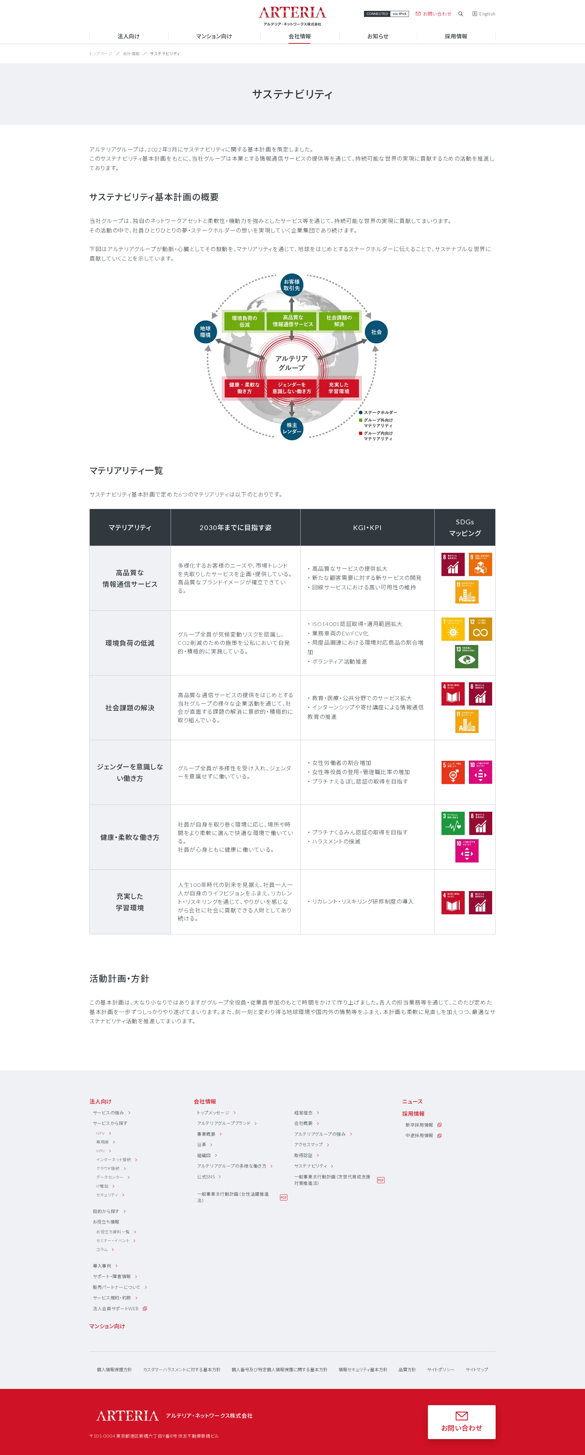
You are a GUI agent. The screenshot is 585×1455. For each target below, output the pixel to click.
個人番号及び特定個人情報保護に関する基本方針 (280, 1370)
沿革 (201, 1144)
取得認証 (303, 1155)
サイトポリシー (441, 1370)
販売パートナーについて (117, 1287)
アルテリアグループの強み (320, 1134)
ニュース (412, 1101)
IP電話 (102, 1186)
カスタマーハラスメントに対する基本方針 (182, 1370)
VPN (100, 1150)
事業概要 (206, 1134)
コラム (102, 1249)
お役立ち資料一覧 (113, 1231)
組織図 (204, 1155)
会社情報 (131, 53)
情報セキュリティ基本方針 (363, 1370)
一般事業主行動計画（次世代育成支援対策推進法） (332, 1180)
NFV (100, 1133)
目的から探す (106, 1211)
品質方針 (407, 1370)
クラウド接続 (108, 1168)
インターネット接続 (113, 1159)
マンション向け (107, 1326)
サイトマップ (476, 1370)
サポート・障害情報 (112, 1276)
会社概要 (303, 1123)
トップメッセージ (213, 1112)
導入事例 (102, 1266)
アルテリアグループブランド (224, 1123)
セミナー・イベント (112, 1240)
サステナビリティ (310, 1166)
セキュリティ (107, 1194)
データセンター (110, 1177)
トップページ (101, 53)
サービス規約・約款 (112, 1297)
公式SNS (206, 1176)
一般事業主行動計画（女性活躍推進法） (233, 1197)
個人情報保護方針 (114, 1370)
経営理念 (303, 1112)
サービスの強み (108, 1112)
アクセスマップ (308, 1144)
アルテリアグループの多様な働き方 (231, 1166)
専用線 (102, 1142)
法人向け (100, 1101)
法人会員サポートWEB (116, 1308)
